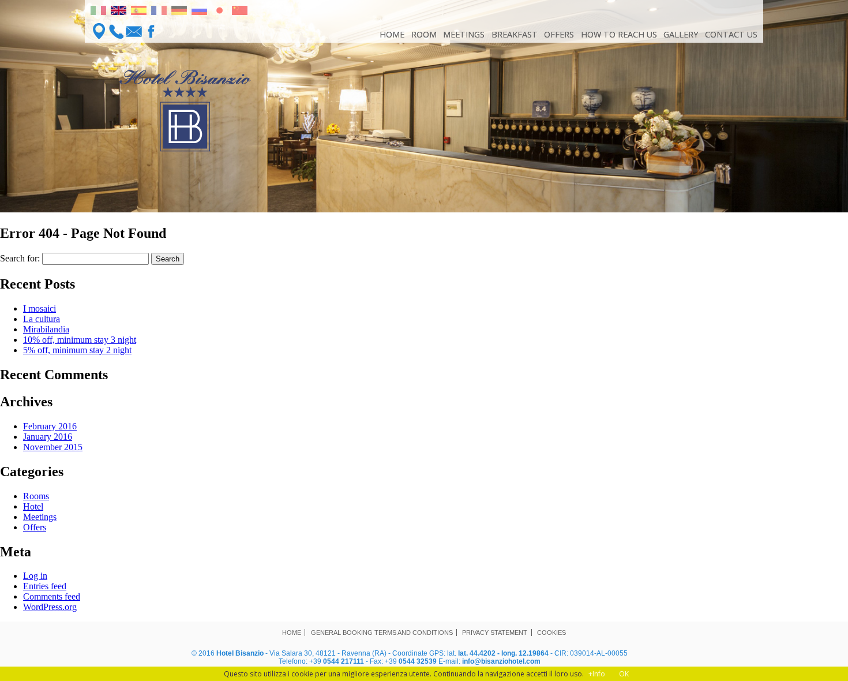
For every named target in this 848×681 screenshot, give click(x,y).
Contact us (731, 34)
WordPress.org (50, 607)
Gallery (680, 34)
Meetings (464, 34)
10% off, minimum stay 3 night (79, 340)
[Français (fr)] (159, 12)
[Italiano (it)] (98, 12)
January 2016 (47, 436)
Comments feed (51, 596)
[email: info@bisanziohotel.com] (133, 31)
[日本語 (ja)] (219, 12)
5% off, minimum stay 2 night (77, 350)
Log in (35, 576)
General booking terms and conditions (382, 632)
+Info (596, 674)
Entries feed (44, 586)
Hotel (33, 506)
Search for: (20, 258)
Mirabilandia (46, 329)
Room (424, 34)
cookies (551, 632)
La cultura (41, 319)
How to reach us (619, 34)
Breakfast (514, 34)
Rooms (36, 496)
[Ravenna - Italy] (99, 31)
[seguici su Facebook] (151, 31)
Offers (559, 34)
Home (392, 34)
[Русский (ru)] (199, 12)
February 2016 (50, 426)
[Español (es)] (139, 12)
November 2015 (52, 447)
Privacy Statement (494, 632)
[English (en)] (118, 12)
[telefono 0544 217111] (116, 31)
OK (624, 674)
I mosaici (39, 308)
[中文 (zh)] (239, 12)
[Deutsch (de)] (179, 12)
